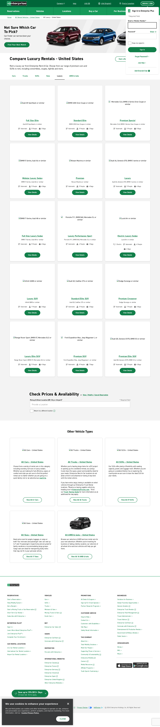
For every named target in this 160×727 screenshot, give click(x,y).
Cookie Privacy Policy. (30, 713)
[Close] (68, 703)
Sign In (142, 50)
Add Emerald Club (141, 71)
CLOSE (63, 719)
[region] (37, 712)
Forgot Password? (141, 56)
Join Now (141, 63)
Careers (62, 3)
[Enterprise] (17, 3)
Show (152, 32)
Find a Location (128, 3)
